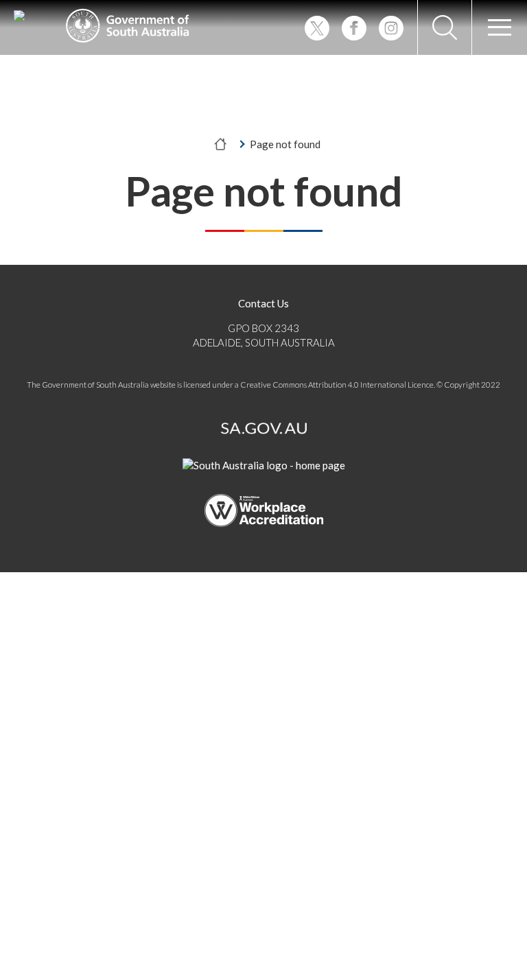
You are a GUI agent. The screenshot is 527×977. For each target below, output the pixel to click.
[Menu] (499, 27)
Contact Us (263, 303)
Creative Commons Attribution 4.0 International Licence (337, 384)
